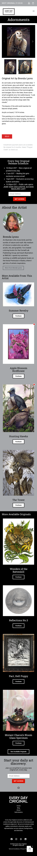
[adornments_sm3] (18, 41)
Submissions (18, 812)
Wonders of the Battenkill (18, 570)
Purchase (18, 316)
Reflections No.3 (18, 620)
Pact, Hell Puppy (18, 676)
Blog (18, 808)
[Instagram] (16, 839)
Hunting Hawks (18, 436)
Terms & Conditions (14, 849)
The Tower (18, 499)
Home (18, 806)
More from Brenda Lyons (13, 268)
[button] (33, 11)
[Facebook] (12, 839)
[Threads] (21, 839)
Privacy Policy (24, 849)
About (18, 810)
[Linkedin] (25, 839)
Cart (33, 3)
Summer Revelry (18, 310)
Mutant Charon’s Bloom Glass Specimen (18, 736)
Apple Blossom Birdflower (18, 369)
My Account (29, 3)
